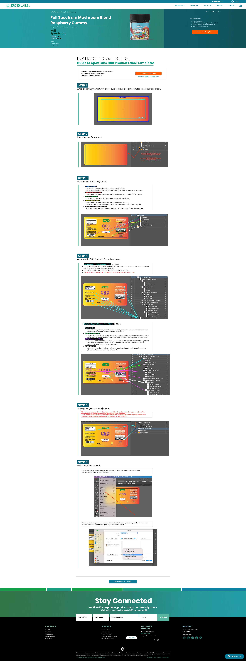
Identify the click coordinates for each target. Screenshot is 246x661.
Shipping (105, 636)
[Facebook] (154, 639)
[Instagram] (157, 639)
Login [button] (184, 629)
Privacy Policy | (150, 657)
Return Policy (112, 636)
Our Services (106, 632)
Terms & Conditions (158, 657)
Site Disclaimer (166, 657)
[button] (240, 5)
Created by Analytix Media (99, 657)
